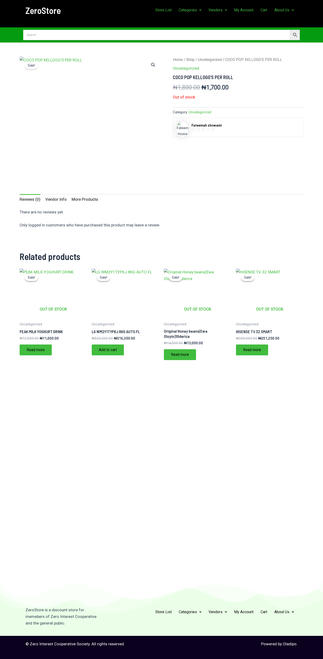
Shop (190, 59)
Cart (264, 10)
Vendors (216, 10)
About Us (281, 10)
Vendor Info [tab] (56, 199)
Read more (36, 350)
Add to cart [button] (108, 350)
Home (178, 59)
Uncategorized (210, 59)
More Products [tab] (85, 199)
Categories (188, 10)
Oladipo (290, 644)
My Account (243, 10)
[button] (190, 10)
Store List (163, 10)
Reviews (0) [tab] (30, 199)
